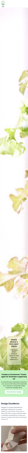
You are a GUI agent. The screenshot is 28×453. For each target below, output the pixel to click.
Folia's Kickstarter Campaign (14, 392)
